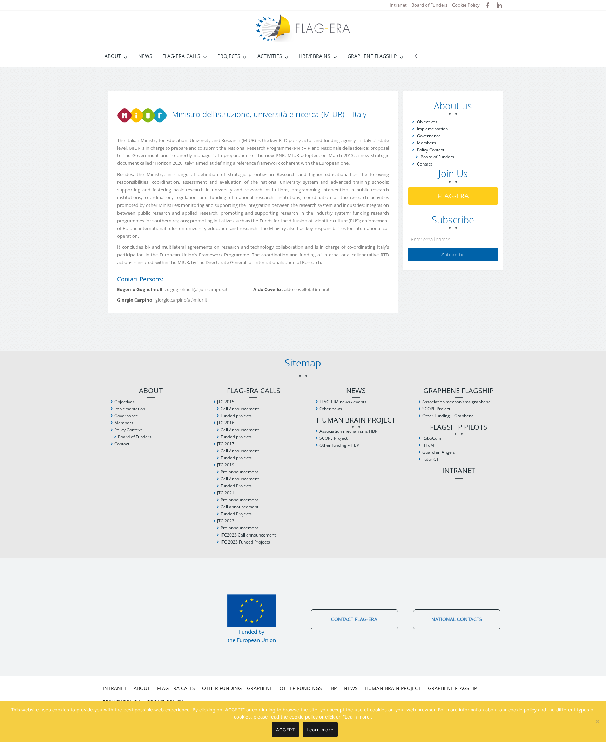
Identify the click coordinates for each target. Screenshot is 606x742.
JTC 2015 (225, 402)
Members (426, 143)
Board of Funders (429, 5)
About (113, 56)
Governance (429, 136)
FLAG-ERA (453, 196)
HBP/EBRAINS (314, 56)
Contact (424, 164)
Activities (269, 56)
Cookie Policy (466, 5)
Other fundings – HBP (308, 688)
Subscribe (453, 254)
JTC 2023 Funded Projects (245, 542)
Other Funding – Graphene (448, 416)
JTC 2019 (225, 465)
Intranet (398, 5)
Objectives (427, 122)
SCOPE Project (333, 438)
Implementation (432, 129)
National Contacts (456, 619)
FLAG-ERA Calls (181, 56)
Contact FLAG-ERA (354, 619)
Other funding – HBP (339, 445)
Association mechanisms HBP (348, 431)
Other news (330, 409)
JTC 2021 (225, 493)
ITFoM (428, 445)
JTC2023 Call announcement (248, 535)
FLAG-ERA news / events (342, 402)
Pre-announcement (239, 472)
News (145, 56)
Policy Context (430, 150)
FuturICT (430, 459)
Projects (228, 56)
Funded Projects (236, 486)
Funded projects (236, 416)
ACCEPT (285, 730)
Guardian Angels (438, 452)
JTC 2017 (225, 444)
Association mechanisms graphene (456, 402)
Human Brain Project (356, 420)
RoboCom (431, 438)
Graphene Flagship (372, 56)
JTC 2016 (225, 423)
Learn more (320, 730)
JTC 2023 (225, 521)
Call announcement (239, 507)
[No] (597, 721)
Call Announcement (240, 409)
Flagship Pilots (458, 427)
